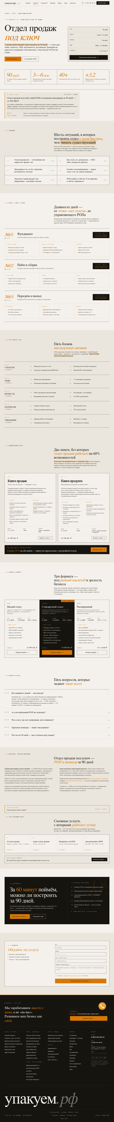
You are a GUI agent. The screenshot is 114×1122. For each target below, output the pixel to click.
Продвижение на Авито (33, 1044)
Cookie (76, 1112)
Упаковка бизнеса (10, 1035)
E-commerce (51, 1057)
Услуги (35, 3)
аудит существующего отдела (97, 778)
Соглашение (55, 1115)
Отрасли (44, 3)
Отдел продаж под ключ (55, 1041)
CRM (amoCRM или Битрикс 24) (75, 781)
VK (96, 1057)
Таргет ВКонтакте (31, 1049)
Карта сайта (64, 1118)
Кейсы (60, 3)
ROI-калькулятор (54, 1112)
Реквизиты (62, 1115)
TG (92, 1057)
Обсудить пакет (99, 549)
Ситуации (72, 1041)
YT (100, 1057)
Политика (70, 1112)
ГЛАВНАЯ (7, 13)
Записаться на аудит (99, 859)
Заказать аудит (103, 3)
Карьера (72, 1061)
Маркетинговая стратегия (12, 1041)
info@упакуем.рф (96, 1042)
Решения (52, 3)
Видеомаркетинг (31, 1055)
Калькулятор (73, 1066)
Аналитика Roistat (31, 1074)
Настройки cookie (72, 1115)
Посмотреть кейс (38, 916)
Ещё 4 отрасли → (53, 1059)
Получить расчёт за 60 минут (81, 981)
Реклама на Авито (31, 1046)
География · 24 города (76, 1038)
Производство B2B (53, 1054)
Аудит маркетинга (10, 1052)
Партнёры (72, 1058)
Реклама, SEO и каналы (33, 1035)
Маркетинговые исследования (13, 1044)
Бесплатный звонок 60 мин (88, 57)
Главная (28, 3)
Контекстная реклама (32, 1041)
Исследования (74, 1052)
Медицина (51, 1051)
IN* (105, 1057)
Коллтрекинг (29, 1076)
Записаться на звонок (20, 916)
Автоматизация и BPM (32, 1068)
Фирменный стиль (10, 1049)
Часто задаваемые (75, 1063)
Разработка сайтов (31, 1058)
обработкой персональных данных (73, 975)
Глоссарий (63, 1112)
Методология (73, 1044)
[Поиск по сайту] (82, 3)
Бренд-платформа (10, 1046)
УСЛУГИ (14, 13)
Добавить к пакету (45, 538)
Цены (65, 3)
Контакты (73, 3)
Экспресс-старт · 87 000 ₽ (12, 1038)
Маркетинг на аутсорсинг (55, 1035)
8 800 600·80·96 (90, 3)
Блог (71, 1049)
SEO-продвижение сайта (33, 1038)
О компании (73, 1035)
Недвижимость (52, 1048)
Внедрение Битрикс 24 (32, 1065)
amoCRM (28, 1071)
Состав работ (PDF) (30, 59)
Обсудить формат (22, 652)
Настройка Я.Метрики (32, 1079)
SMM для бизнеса (31, 1052)
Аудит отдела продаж (54, 1038)
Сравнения (73, 1055)
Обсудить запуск (13, 59)
